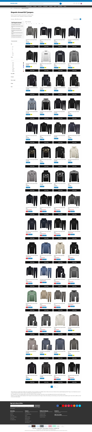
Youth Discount (27, 419)
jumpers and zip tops (25, 8)
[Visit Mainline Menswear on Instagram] (66, 406)
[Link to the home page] (14, 3)
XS (26, 23)
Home (11, 8)
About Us (11, 414)
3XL (42, 23)
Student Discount (27, 418)
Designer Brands (29, 6)
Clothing (34, 6)
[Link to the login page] (74, 4)
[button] (81, 4)
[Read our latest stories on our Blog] (74, 406)
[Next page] (57, 387)
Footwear (40, 6)
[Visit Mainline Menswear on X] (60, 406)
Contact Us (11, 412)
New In (55, 6)
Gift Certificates (27, 412)
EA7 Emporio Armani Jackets (16, 28)
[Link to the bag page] (77, 4)
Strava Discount (27, 422)
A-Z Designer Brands (28, 414)
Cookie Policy (12, 415)
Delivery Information (43, 412)
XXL (39, 23)
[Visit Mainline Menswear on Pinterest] (71, 406)
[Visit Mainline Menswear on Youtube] (63, 406)
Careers (26, 415)
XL (36, 23)
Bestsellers (60, 6)
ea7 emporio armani (17, 8)
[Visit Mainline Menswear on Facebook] (57, 406)
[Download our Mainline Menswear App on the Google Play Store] (80, 406)
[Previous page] (49, 387)
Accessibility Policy (13, 419)
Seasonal (50, 6)
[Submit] (61, 4)
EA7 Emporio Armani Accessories (17, 35)
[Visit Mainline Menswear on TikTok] (69, 406)
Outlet (65, 6)
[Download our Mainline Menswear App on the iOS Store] (77, 406)
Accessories (45, 6)
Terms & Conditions (45, 428)
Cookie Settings (39, 428)
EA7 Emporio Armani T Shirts (16, 24)
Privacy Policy (35, 407)
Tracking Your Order (42, 414)
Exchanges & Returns (43, 415)
